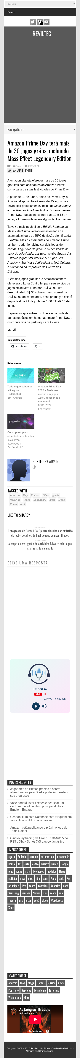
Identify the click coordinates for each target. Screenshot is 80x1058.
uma (21, 900)
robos (32, 886)
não (38, 878)
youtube (46, 22)
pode (61, 878)
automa (33, 856)
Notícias (30, 1051)
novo (30, 878)
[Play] (36, 706)
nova (22, 878)
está (26, 864)
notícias (12, 878)
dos (19, 864)
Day (25, 495)
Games (19, 166)
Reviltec (42, 33)
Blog (22, 983)
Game (54, 864)
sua (61, 893)
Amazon (15, 495)
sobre (53, 893)
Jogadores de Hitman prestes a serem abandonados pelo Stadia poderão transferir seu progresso (39, 792)
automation (47, 856)
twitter (33, 22)
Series (36, 893)
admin (53, 461)
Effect (45, 495)
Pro (24, 886)
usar (28, 900)
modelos (51, 871)
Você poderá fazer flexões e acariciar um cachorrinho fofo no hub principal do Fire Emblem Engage (37, 806)
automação (63, 856)
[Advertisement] (36, 83)
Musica (51, 983)
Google (64, 864)
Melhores (38, 871)
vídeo (45, 900)
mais (52, 499)
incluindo (15, 499)
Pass (53, 878)
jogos (27, 499)
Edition (35, 495)
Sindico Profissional (62, 1048)
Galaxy (45, 864)
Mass (61, 499)
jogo (10, 871)
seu (45, 893)
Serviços (26, 990)
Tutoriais (54, 990)
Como (11, 864)
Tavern (12, 900)
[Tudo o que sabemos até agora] (20, 375)
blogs (31, 983)
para (45, 878)
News (62, 871)
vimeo (40, 22)
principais (14, 886)
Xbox (11, 907)
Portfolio (13, 990)
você (36, 900)
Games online (46, 1051)
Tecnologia (40, 990)
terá (22, 504)
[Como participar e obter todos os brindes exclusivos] (20, 421)
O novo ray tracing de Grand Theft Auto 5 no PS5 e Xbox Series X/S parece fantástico (39, 840)
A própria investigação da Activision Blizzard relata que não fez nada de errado (40, 545)
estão (35, 864)
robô (65, 886)
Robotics (55, 886)
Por (69, 878)
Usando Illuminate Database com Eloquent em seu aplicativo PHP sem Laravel (41, 818)
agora (11, 856)
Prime (13, 504)
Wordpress (57, 900)
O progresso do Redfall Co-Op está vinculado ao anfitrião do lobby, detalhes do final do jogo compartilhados (40, 533)
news (61, 983)
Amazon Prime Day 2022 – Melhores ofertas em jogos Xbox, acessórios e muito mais (49, 394)
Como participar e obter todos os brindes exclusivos (20, 436)
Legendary (39, 499)
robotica (43, 886)
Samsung (13, 893)
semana (26, 893)
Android (22, 856)
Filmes (47, 1048)
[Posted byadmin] (20, 480)
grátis (55, 495)
